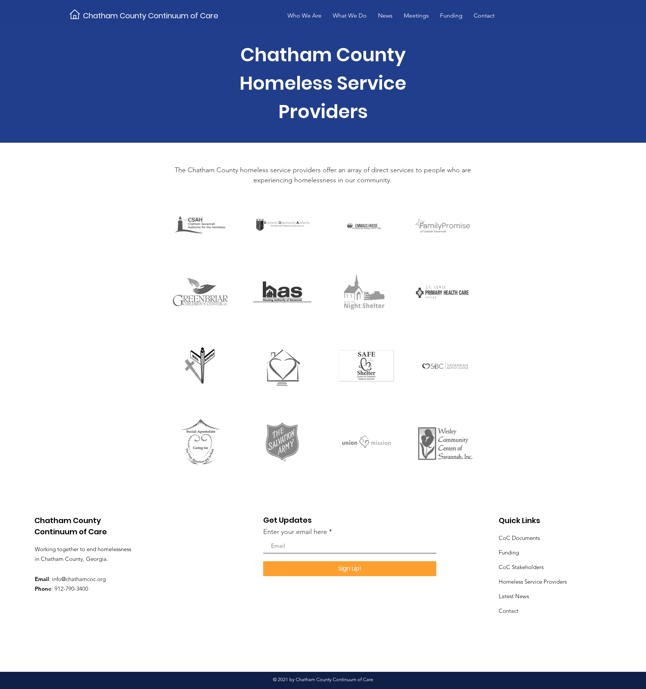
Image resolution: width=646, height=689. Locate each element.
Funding (509, 552)
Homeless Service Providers (533, 581)
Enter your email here (295, 531)
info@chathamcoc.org (79, 579)
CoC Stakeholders (521, 567)
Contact (509, 610)
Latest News (514, 596)
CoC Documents (519, 537)
